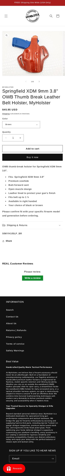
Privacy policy (14, 337)
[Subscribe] (52, 458)
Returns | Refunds (16, 330)
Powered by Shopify (41, 473)
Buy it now (32, 157)
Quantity (6, 132)
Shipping (6, 113)
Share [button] (9, 241)
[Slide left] (26, 81)
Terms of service (15, 344)
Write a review (33, 278)
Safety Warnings (15, 350)
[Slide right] (39, 81)
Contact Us (12, 316)
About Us (11, 323)
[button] (6, 16)
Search (10, 310)
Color (5, 118)
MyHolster (26, 473)
